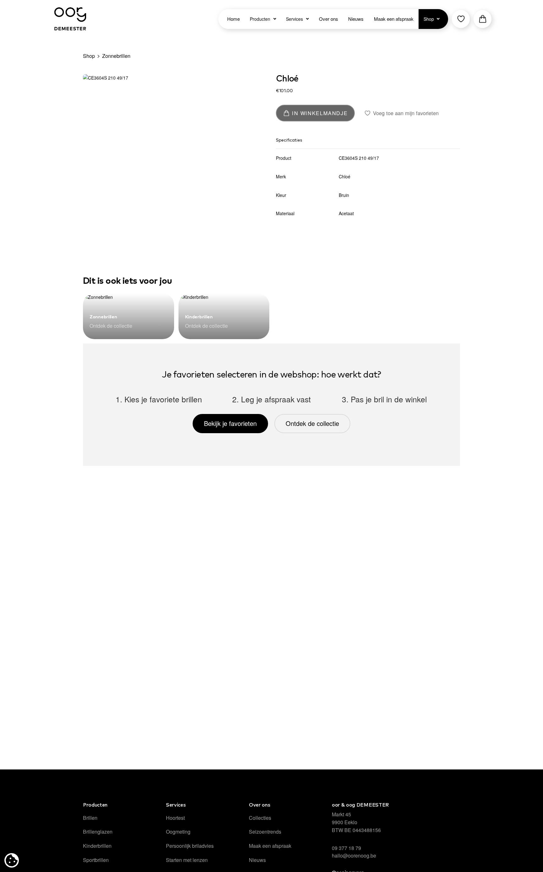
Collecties (260, 817)
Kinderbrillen (199, 317)
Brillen (90, 817)
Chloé (287, 79)
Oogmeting (178, 831)
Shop (89, 55)
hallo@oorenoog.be (354, 855)
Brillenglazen (97, 831)
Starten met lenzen (187, 860)
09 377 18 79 (346, 848)
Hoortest (175, 817)
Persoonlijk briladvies (190, 845)
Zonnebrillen (116, 55)
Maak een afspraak (270, 845)
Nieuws (257, 860)
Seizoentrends (265, 831)
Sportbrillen (96, 860)
